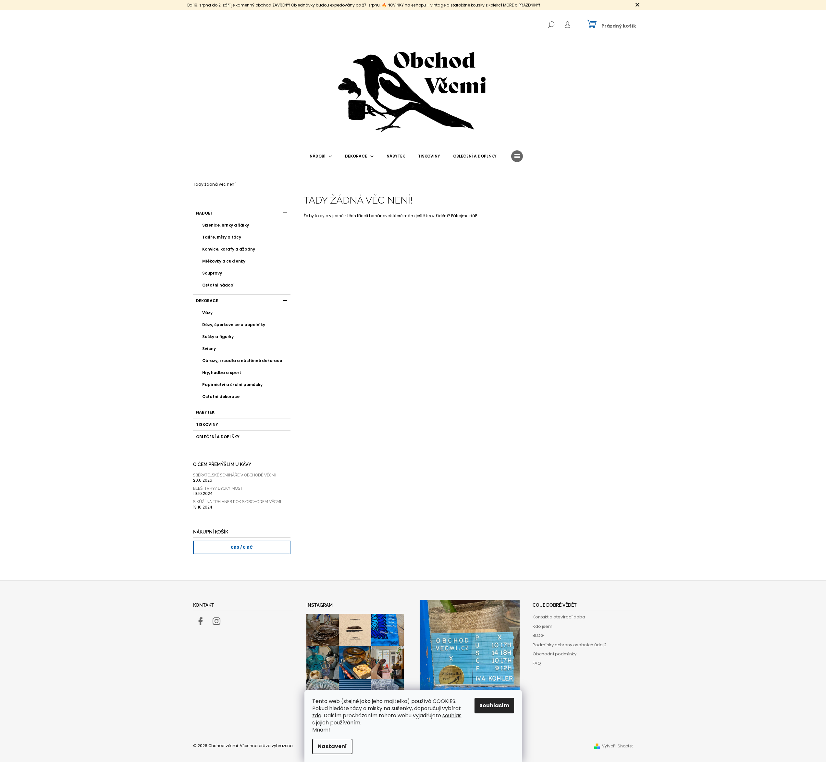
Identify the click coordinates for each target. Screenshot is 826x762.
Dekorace (207, 300)
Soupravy (212, 273)
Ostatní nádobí (218, 285)
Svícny (209, 348)
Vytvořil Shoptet (617, 746)
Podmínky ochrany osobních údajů (569, 645)
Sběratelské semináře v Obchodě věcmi (234, 475)
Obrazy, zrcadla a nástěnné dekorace (242, 360)
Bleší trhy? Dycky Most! (218, 489)
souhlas (452, 715)
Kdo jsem (542, 626)
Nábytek (205, 412)
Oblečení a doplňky (218, 437)
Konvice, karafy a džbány (228, 249)
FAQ (537, 663)
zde (316, 715)
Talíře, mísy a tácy (221, 237)
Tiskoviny (207, 424)
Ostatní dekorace (221, 396)
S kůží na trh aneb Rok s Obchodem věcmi (237, 502)
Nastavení (332, 746)
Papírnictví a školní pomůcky (232, 384)
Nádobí (204, 213)
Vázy (207, 312)
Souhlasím (494, 705)
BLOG (538, 635)
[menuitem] (321, 156)
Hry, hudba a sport (221, 372)
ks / (242, 547)
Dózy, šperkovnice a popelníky (233, 324)
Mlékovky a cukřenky (223, 261)
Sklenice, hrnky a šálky (225, 225)
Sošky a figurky (218, 336)
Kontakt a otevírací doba (559, 617)
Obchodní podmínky (554, 654)
